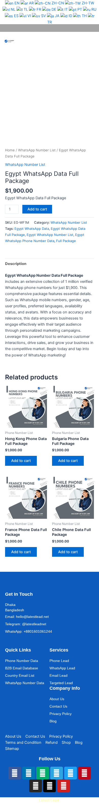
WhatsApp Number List (37, 150)
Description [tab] (15, 263)
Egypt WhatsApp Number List (50, 235)
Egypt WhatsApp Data (31, 229)
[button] (85, 41)
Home (10, 150)
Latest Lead (49, 800)
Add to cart (37, 209)
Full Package (66, 241)
